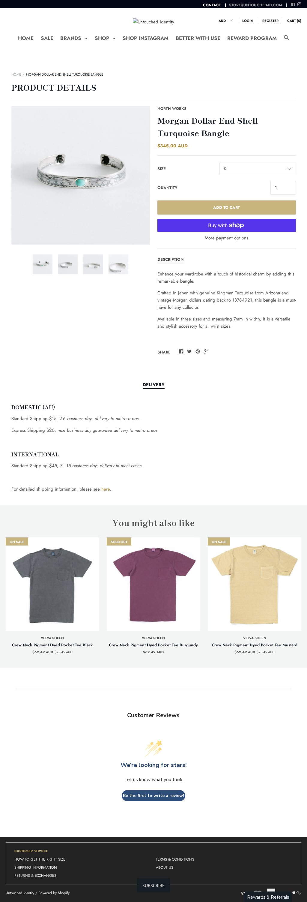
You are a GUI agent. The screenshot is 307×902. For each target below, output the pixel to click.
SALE (47, 38)
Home (16, 74)
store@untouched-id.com (255, 5)
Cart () (294, 20)
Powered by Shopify (54, 893)
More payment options (226, 238)
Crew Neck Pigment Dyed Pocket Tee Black (52, 645)
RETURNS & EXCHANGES (35, 875)
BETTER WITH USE (198, 38)
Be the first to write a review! (153, 795)
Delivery (154, 384)
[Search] (286, 40)
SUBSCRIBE (153, 885)
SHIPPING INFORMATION (35, 867)
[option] (80, 175)
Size (161, 169)
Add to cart (226, 207)
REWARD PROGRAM (252, 38)
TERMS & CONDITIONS (175, 859)
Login (247, 20)
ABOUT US (164, 867)
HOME (26, 38)
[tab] (154, 385)
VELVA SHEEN (52, 638)
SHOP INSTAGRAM (145, 38)
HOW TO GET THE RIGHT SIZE (39, 859)
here (105, 489)
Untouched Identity (20, 893)
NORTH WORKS (171, 108)
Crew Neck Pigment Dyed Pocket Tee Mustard (254, 645)
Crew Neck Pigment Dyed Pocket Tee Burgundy (153, 645)
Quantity (167, 188)
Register (270, 20)
